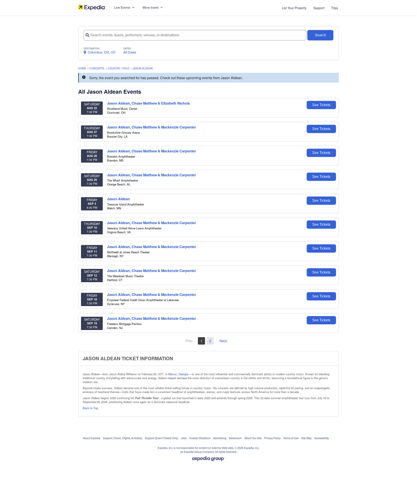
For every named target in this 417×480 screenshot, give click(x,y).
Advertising (219, 438)
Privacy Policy (272, 438)
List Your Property (294, 8)
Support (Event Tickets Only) (161, 438)
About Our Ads (252, 438)
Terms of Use (291, 438)
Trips (334, 8)
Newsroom (235, 438)
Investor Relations (199, 438)
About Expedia (91, 438)
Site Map (306, 438)
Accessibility (321, 438)
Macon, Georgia (178, 374)
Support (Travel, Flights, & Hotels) (122, 438)
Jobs (184, 438)
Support (318, 8)
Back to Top (90, 408)
